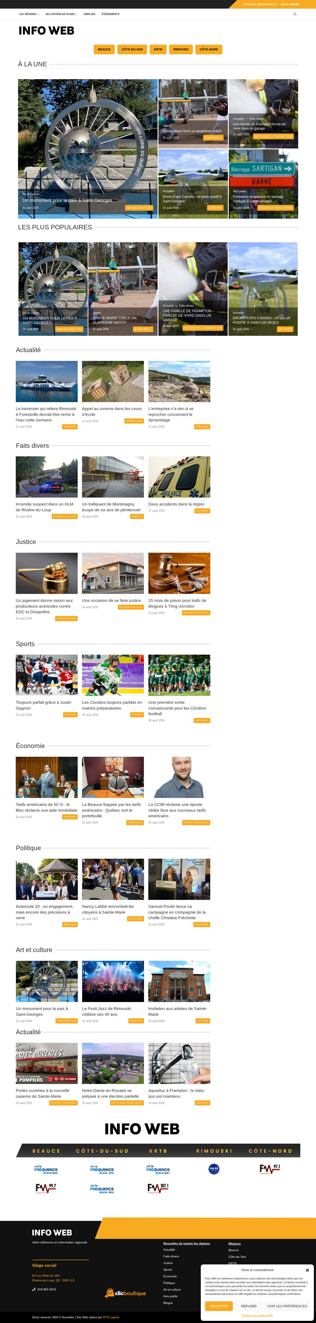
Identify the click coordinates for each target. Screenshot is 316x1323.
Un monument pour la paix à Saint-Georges (67, 200)
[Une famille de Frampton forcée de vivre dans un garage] (193, 289)
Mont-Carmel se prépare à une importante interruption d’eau (176, 1105)
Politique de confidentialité (257, 1315)
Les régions (28, 14)
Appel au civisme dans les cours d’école (45, 411)
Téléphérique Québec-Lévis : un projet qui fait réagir (178, 411)
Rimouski (181, 49)
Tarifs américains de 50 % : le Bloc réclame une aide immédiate (179, 819)
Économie (30, 757)
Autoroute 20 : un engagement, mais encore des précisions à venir (44, 924)
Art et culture (34, 961)
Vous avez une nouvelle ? (260, 4)
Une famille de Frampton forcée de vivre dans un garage (187, 315)
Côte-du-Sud (132, 49)
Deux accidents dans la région (110, 504)
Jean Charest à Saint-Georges (110, 816)
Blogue (168, 1314)
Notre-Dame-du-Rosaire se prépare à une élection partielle (44, 1105)
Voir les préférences (287, 1306)
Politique (28, 859)
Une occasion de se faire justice (45, 606)
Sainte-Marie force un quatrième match (192, 131)
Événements (111, 14)
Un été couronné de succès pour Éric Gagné (178, 1023)
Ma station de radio (60, 14)
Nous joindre (290, 4)
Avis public (170, 1307)
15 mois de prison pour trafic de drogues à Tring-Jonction (111, 609)
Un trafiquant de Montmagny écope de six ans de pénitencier (45, 507)
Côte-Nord (209, 49)
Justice (26, 547)
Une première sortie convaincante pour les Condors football (111, 720)
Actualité (28, 349)
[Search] (295, 14)
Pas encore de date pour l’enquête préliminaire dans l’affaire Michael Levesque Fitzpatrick (173, 615)
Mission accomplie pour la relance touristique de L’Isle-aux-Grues (46, 822)
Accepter (219, 1306)
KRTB (158, 49)
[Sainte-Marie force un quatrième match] (193, 113)
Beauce (104, 49)
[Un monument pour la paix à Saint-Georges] (88, 149)
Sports (25, 655)
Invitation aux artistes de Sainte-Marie (111, 1023)
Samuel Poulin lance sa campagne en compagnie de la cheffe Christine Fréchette (177, 924)
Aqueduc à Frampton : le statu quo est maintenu (110, 1105)
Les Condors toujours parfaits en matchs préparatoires (46, 717)
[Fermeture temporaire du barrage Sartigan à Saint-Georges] (263, 184)
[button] (307, 1270)
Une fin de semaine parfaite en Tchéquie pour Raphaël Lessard (178, 717)
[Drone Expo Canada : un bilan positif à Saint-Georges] (193, 184)
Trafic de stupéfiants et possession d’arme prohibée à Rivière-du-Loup (176, 510)
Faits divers (32, 445)
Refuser (249, 1306)
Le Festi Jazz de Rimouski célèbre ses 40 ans (40, 1023)
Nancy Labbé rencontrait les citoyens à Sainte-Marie (108, 921)
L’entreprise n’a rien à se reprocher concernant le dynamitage (104, 414)
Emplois (89, 14)
